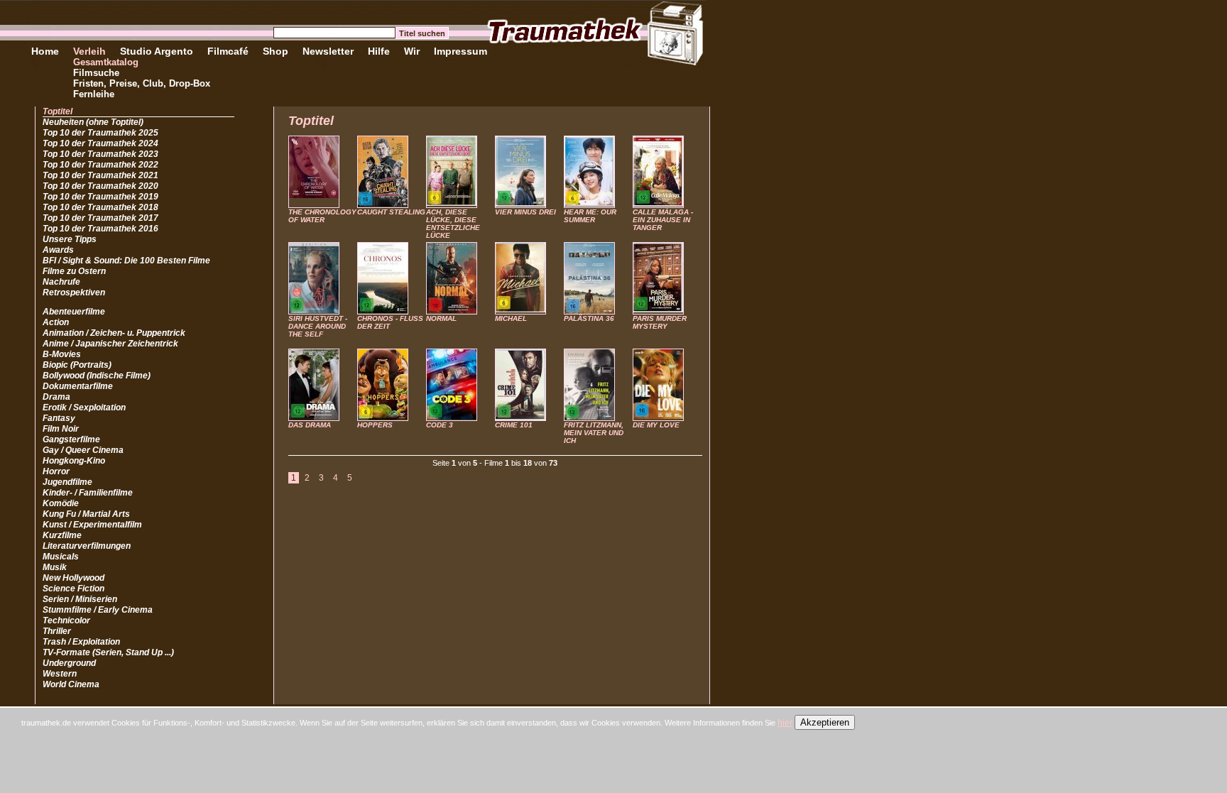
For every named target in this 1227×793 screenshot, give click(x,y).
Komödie (61, 503)
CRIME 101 (514, 425)
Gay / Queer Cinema (83, 450)
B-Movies (62, 354)
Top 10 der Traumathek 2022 (100, 165)
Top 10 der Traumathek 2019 (100, 197)
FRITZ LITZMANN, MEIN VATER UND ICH (593, 432)
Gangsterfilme (71, 439)
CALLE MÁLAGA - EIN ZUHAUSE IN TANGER (663, 219)
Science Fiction (73, 589)
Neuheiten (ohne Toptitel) (93, 122)
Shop (275, 51)
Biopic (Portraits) (77, 365)
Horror (56, 471)
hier (785, 723)
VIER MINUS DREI (525, 212)
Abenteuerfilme (74, 312)
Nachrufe (61, 282)
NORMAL (441, 318)
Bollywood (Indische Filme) (97, 376)
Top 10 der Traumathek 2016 (100, 229)
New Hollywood (73, 578)
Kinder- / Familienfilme (88, 493)
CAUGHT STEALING (391, 212)
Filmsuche (96, 72)
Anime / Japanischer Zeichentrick (110, 344)
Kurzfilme (62, 535)
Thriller (57, 631)
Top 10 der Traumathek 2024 (100, 143)
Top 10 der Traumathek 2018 (100, 207)
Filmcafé (228, 51)
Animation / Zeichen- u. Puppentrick (114, 333)
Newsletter (328, 51)
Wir (412, 51)
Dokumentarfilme (78, 386)
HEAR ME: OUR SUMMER (590, 216)
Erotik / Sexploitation (84, 407)
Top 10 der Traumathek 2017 (100, 218)
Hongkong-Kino (74, 461)
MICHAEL (511, 318)
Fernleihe (93, 94)
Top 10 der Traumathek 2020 (100, 186)
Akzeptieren (824, 722)
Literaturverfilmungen (87, 546)
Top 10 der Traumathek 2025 (100, 133)
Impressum (460, 51)
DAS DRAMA (309, 425)
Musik (55, 567)
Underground (69, 663)
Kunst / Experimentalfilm (92, 525)
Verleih (89, 51)
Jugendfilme (67, 482)
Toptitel (57, 111)
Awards (58, 250)
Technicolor (66, 620)
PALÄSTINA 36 (589, 318)
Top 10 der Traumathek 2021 (100, 175)
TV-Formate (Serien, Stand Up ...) (108, 652)
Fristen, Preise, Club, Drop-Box (141, 83)
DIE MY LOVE (656, 425)
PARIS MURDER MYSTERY (660, 322)
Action (56, 322)
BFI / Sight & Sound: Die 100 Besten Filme (126, 261)
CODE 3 (439, 425)
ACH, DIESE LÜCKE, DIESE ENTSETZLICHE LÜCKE (453, 223)
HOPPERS (375, 425)
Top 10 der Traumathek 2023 (100, 154)
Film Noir (61, 429)
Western (60, 674)
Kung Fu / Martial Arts (86, 514)
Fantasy (59, 418)
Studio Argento (156, 51)
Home (45, 51)
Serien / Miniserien (80, 599)
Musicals (61, 557)
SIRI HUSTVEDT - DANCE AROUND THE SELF (317, 326)
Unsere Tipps (70, 239)
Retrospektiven (74, 292)
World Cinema (71, 684)
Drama (56, 397)
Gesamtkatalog (105, 62)
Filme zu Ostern (74, 271)
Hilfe (379, 51)
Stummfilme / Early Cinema (98, 610)
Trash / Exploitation (81, 642)
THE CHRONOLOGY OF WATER (322, 216)
